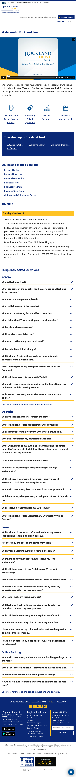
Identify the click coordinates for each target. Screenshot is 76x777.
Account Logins (67, 17)
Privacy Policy (12, 753)
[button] (61, 21)
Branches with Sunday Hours (12, 722)
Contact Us (39, 17)
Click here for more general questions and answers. (27, 404)
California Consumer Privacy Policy (30, 753)
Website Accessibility (50, 753)
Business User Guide (14, 190)
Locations (23, 17)
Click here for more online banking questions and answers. (31, 691)
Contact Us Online (58, 720)
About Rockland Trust (34, 715)
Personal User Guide (14, 178)
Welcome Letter (37, 144)
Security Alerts (57, 718)
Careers (30, 17)
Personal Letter (11, 169)
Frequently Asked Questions (30, 119)
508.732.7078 (61, 702)
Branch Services (32, 718)
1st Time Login (11, 115)
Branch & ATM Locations (60, 715)
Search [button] (72, 22)
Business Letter (11, 182)
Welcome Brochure (60, 144)
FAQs (54, 17)
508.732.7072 (40, 702)
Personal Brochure (13, 174)
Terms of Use (63, 753)
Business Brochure (13, 186)
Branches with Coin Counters (12, 724)
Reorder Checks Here (9, 719)
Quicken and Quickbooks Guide (20, 195)
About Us (47, 17)
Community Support (34, 723)
